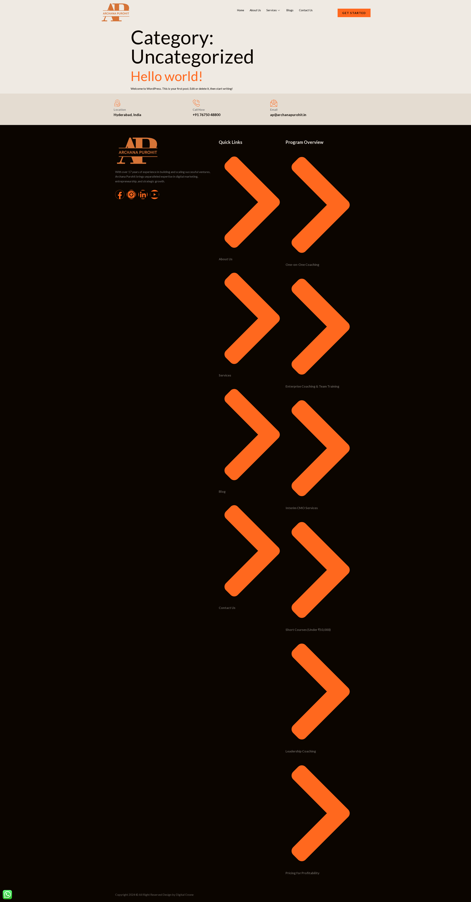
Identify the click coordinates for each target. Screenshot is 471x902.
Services (271, 10)
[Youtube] (154, 194)
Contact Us (306, 10)
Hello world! (167, 76)
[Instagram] (131, 194)
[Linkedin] (143, 194)
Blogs (289, 10)
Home (240, 10)
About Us (255, 10)
